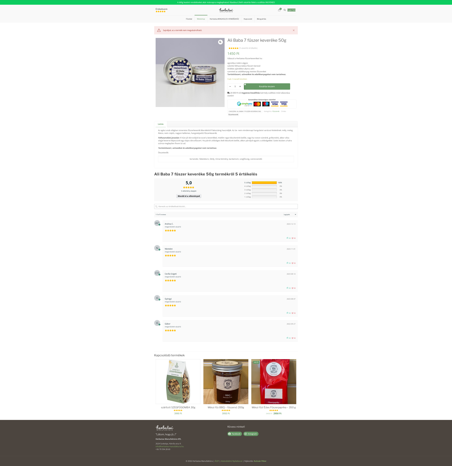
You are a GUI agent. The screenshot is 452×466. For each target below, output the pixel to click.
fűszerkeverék (233, 114)
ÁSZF (217, 461)
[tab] (160, 124)
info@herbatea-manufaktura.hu (170, 446)
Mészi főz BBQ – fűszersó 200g (226, 407)
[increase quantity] (240, 86)
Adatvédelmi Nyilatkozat (231, 461)
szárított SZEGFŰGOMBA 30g (178, 407)
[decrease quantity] (230, 86)
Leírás (160, 124)
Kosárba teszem (267, 86)
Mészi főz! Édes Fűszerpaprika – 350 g (274, 407)
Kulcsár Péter (260, 461)
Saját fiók (291, 10)
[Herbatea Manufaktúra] (226, 10)
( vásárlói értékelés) (248, 48)
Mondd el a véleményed (189, 196)
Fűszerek (275, 111)
